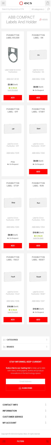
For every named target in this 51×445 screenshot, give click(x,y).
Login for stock (13, 90)
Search (48, 9)
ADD (13, 98)
